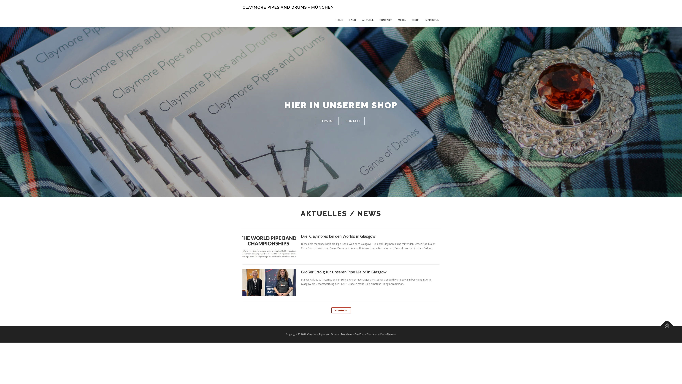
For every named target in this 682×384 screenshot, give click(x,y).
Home (339, 20)
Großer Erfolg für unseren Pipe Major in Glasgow (344, 271)
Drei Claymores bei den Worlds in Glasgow (338, 236)
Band (352, 20)
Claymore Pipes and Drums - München (288, 7)
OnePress (360, 334)
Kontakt (386, 20)
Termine (327, 121)
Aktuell (368, 20)
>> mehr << (341, 310)
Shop (415, 20)
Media (402, 20)
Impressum (432, 20)
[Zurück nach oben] (667, 326)
